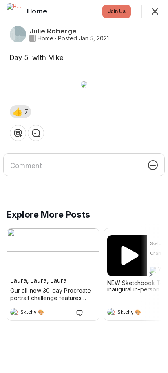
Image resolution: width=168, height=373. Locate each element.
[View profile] (14, 312)
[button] (20, 111)
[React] (18, 133)
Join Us (117, 11)
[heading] (44, 313)
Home (45, 38)
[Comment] (36, 133)
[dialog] (84, 186)
